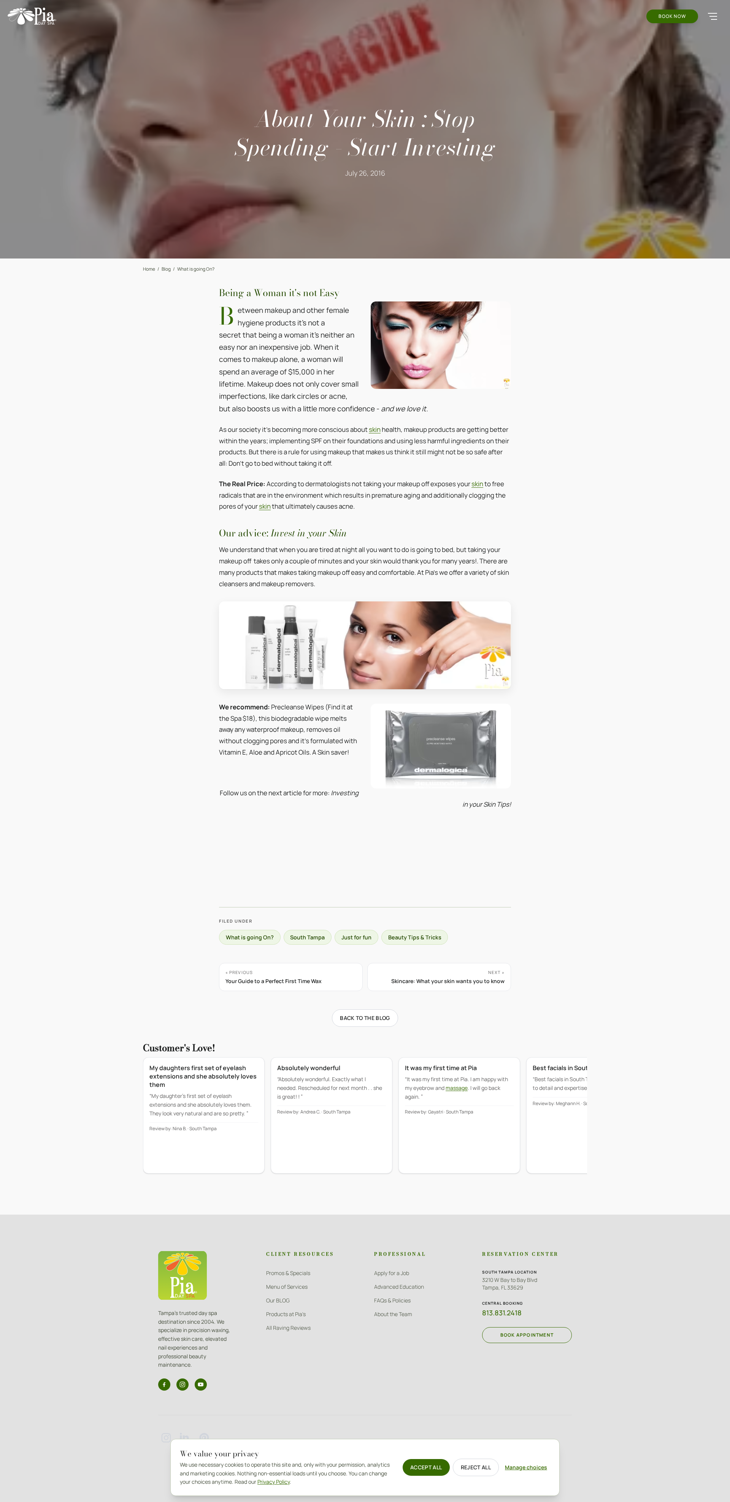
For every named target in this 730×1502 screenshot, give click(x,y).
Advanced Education (399, 1286)
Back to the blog (365, 1017)
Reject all (476, 1467)
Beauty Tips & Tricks (414, 937)
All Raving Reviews (288, 1327)
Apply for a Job (391, 1273)
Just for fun (356, 937)
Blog (166, 269)
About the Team (393, 1314)
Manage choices (526, 1467)
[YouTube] (201, 1384)
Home (149, 269)
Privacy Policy (273, 1481)
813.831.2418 (502, 1312)
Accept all (426, 1467)
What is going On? (195, 269)
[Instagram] (182, 1384)
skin (375, 429)
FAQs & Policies (392, 1300)
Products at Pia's (286, 1314)
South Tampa (307, 937)
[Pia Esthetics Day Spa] (32, 16)
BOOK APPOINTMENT (527, 1335)
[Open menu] (712, 16)
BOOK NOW (672, 16)
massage (457, 1087)
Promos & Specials (288, 1273)
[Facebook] (164, 1384)
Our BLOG (278, 1300)
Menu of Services (287, 1286)
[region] (365, 1120)
